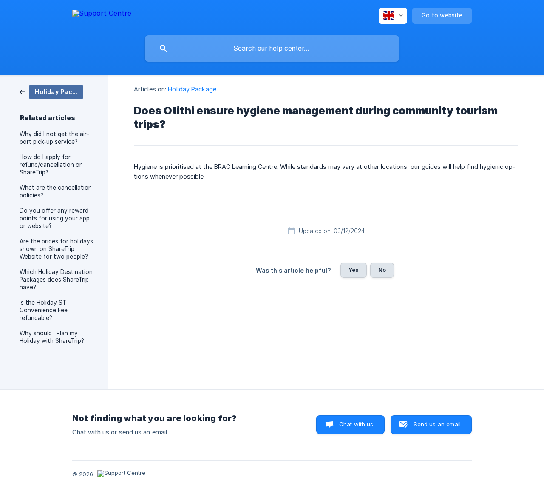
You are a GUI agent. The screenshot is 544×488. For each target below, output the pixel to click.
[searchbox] (272, 48)
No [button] (382, 269)
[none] (101, 15)
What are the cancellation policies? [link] (56, 191)
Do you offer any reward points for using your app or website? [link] (55, 218)
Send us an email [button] (437, 424)
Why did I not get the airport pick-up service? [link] (54, 138)
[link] (51, 91)
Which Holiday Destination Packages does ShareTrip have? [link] (56, 279)
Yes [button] (353, 269)
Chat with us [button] (356, 424)
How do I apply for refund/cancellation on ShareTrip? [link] (51, 165)
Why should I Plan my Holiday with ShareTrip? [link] (52, 337)
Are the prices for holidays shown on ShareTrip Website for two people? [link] (56, 249)
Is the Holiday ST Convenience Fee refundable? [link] (44, 310)
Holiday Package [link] (192, 89)
